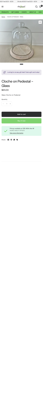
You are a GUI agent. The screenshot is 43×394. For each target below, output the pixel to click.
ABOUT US (32, 12)
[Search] (36, 6)
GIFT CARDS (15, 12)
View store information (16, 133)
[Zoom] (40, 22)
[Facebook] (8, 139)
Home (3, 17)
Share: (4, 139)
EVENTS (24, 12)
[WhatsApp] (14, 139)
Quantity (4, 99)
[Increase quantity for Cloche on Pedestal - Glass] (10, 104)
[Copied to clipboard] (17, 139)
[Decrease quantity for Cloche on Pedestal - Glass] (3, 104)
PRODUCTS (5, 12)
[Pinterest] (11, 139)
